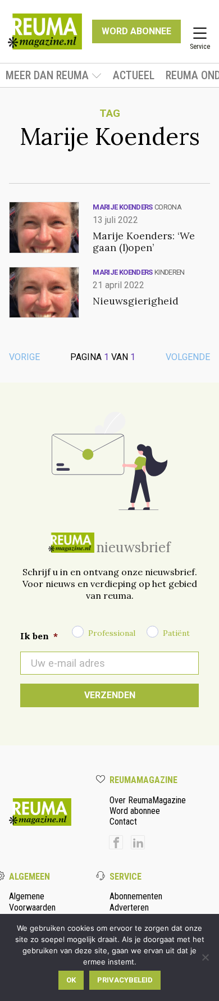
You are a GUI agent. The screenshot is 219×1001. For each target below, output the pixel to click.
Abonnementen (136, 896)
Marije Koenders (122, 207)
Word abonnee (135, 811)
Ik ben (39, 635)
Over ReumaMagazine (148, 800)
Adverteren (129, 907)
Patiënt (176, 633)
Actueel (133, 75)
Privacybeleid (125, 980)
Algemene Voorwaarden (32, 901)
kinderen (169, 272)
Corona (167, 207)
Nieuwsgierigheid (136, 300)
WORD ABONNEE (136, 31)
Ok (71, 980)
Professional (111, 633)
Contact (123, 821)
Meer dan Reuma (47, 75)
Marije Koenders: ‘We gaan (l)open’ (144, 241)
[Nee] (205, 957)
